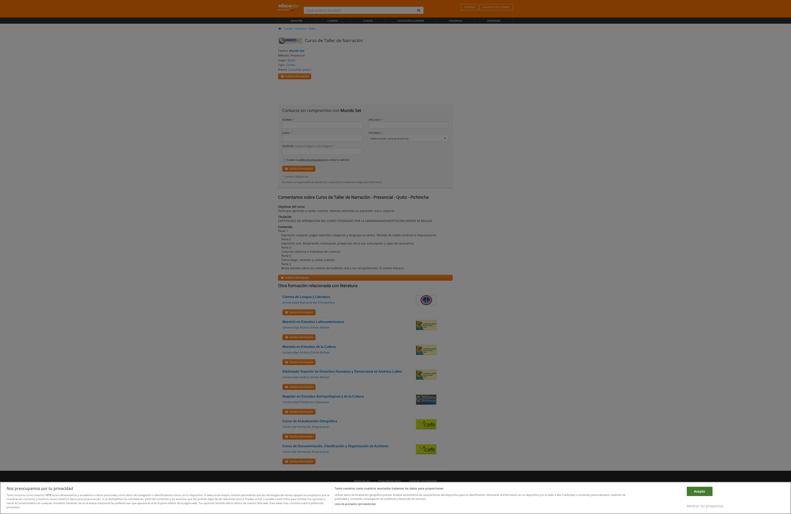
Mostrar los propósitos (705, 505)
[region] (395, 498)
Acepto (699, 491)
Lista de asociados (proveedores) (355, 504)
